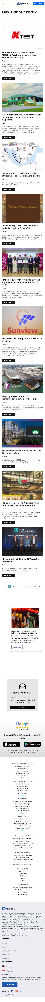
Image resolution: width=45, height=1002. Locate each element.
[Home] (22, 3)
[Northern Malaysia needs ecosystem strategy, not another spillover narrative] (22, 155)
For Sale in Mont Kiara (22, 773)
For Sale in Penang (22, 769)
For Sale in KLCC (22, 775)
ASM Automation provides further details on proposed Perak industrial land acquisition (21, 117)
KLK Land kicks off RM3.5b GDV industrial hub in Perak (21, 560)
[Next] (39, 586)
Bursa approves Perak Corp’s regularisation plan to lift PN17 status (19, 397)
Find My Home (22, 894)
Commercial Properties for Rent (22, 864)
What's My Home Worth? (22, 890)
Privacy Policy (6, 954)
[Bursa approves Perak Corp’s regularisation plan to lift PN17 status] (22, 378)
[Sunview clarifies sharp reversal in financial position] (22, 320)
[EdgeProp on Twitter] (21, 991)
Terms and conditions (9, 951)
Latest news (22, 871)
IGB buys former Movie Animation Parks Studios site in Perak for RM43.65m (20, 504)
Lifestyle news (22, 873)
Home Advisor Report (7, 928)
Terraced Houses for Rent (22, 862)
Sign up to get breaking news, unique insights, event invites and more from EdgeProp (22, 700)
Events (23, 880)
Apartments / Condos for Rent (22, 855)
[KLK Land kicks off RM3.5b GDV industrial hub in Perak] (22, 541)
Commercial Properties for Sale (22, 848)
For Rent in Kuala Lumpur (22, 784)
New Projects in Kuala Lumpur (22, 801)
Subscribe (23, 707)
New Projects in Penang (22, 806)
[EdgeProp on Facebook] (12, 991)
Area (20, 928)
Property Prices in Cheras (22, 819)
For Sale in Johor (22, 771)
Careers (4, 943)
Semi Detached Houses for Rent (23, 860)
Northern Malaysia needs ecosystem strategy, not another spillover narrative (21, 174)
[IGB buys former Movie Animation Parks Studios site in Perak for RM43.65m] (22, 485)
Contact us (5, 958)
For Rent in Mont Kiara (22, 791)
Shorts (23, 878)
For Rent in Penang (22, 786)
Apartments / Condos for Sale (22, 839)
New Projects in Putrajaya (22, 811)
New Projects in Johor (22, 808)
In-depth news (22, 876)
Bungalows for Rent (22, 857)
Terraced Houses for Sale (22, 845)
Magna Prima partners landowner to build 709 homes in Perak (21, 451)
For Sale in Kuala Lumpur (22, 766)
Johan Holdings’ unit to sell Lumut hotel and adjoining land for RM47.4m (20, 226)
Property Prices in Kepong (22, 826)
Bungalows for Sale (22, 841)
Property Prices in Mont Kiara (22, 823)
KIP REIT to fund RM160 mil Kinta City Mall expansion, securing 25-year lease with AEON (21, 282)
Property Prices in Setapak (22, 821)
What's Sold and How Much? (22, 888)
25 (35, 586)
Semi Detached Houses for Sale (23, 843)
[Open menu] (3, 3)
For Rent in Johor (22, 788)
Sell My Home (22, 892)
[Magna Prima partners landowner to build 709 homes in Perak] (22, 433)
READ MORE (9, 79)
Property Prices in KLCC (22, 828)
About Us (4, 947)
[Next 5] (30, 586)
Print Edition (38, 3)
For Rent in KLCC (22, 793)
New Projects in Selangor (22, 804)
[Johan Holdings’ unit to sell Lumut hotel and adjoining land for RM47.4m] (22, 208)
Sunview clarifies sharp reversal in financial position (22, 339)
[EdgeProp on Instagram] (16, 991)
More (22, 778)
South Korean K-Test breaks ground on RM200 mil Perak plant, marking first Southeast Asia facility (20, 55)
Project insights (29, 928)
